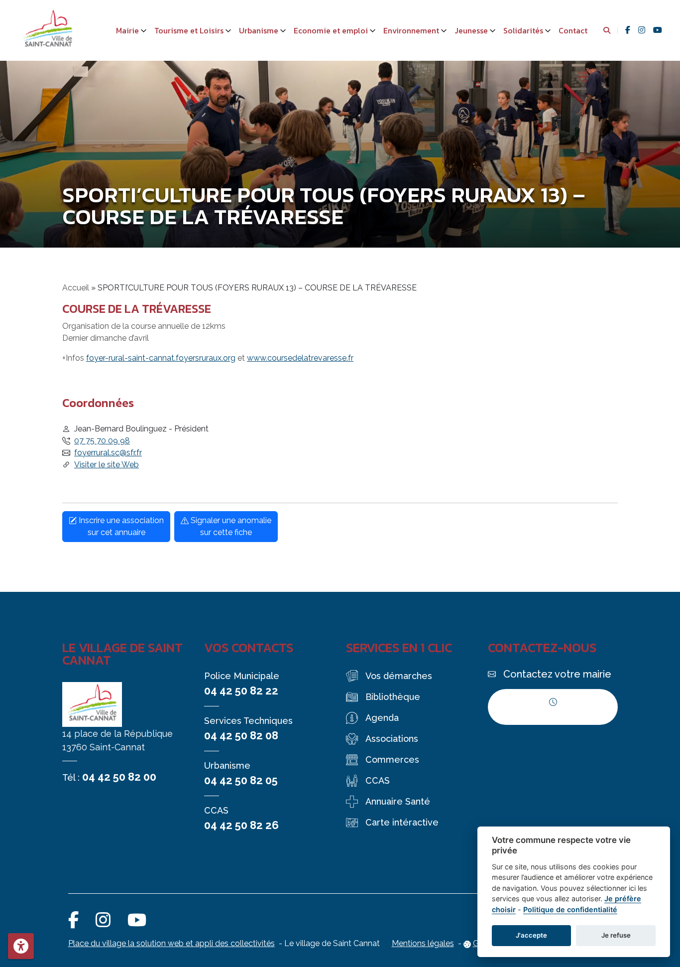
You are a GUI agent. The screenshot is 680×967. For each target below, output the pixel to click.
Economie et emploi (331, 30)
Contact (573, 30)
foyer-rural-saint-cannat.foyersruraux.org (160, 358)
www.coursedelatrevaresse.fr (300, 358)
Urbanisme (258, 30)
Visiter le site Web (106, 464)
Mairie (127, 30)
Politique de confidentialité (570, 909)
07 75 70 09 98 (102, 440)
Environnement (411, 30)
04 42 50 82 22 (241, 690)
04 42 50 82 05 (241, 780)
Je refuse (616, 935)
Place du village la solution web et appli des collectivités (171, 943)
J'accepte (531, 935)
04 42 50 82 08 (241, 735)
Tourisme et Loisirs (189, 30)
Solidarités (523, 30)
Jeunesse (471, 30)
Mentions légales (423, 943)
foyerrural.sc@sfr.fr (108, 452)
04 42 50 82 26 (241, 825)
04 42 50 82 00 (119, 776)
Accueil (75, 287)
